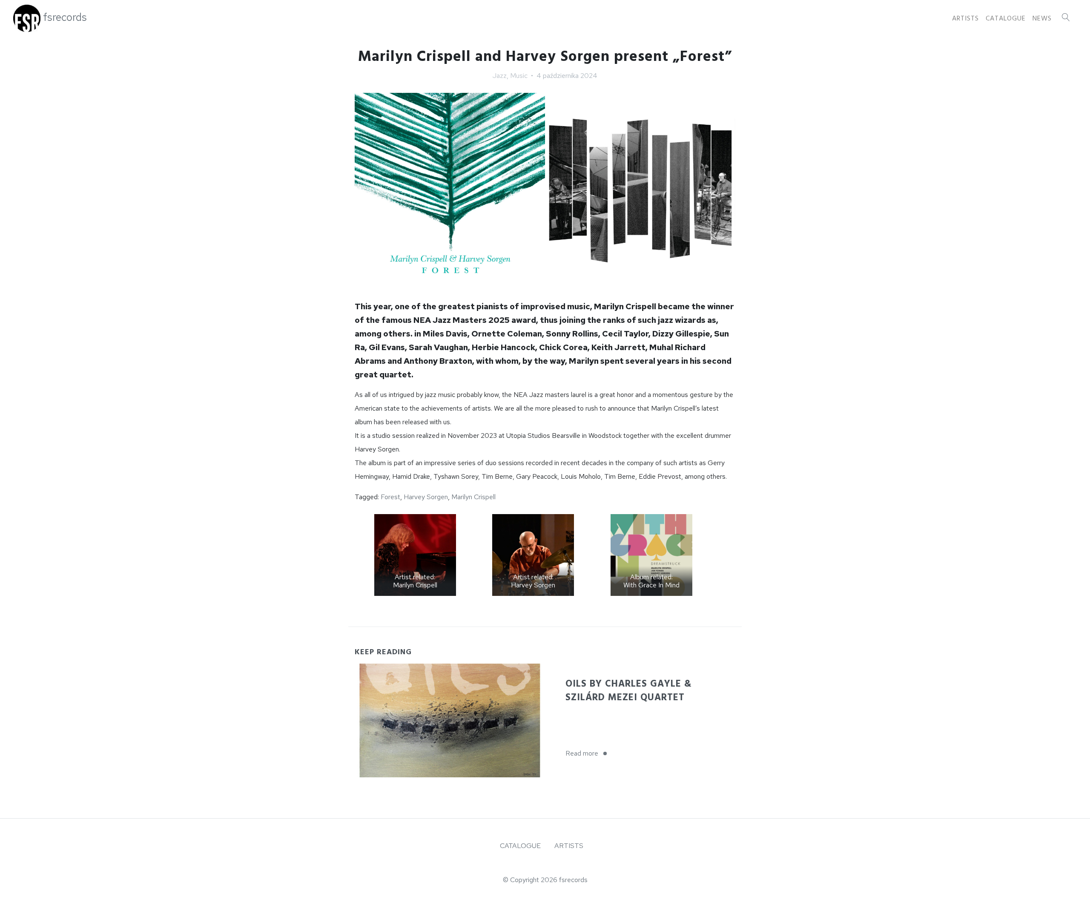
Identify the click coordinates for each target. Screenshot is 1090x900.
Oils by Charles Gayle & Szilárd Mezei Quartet (628, 690)
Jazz (500, 75)
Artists (965, 18)
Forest (390, 496)
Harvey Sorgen (426, 496)
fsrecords (65, 17)
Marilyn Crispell (473, 496)
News (1042, 18)
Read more (588, 753)
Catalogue (1006, 18)
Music (519, 75)
